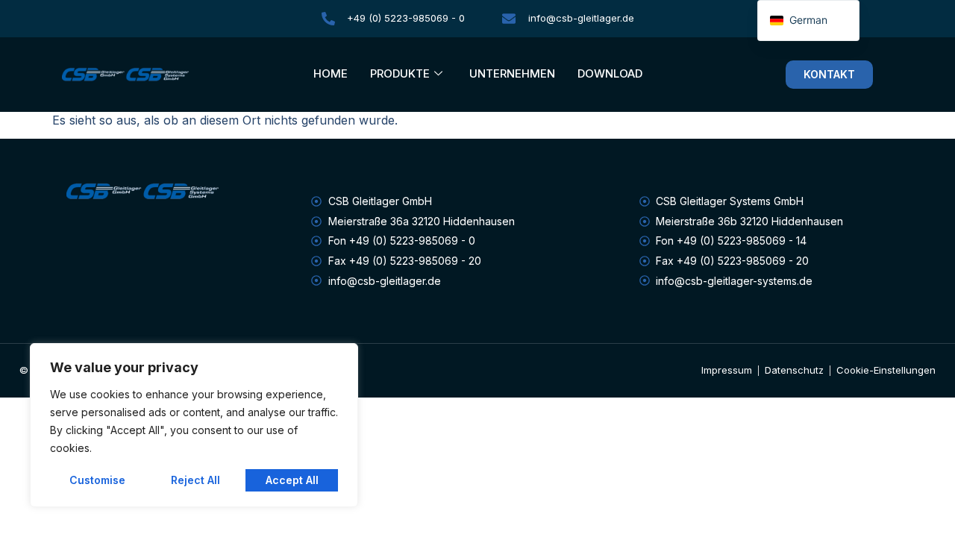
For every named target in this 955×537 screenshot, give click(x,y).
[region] (194, 425)
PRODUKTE (400, 73)
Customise (97, 480)
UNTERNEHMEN (512, 73)
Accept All (292, 480)
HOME (330, 73)
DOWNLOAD (609, 73)
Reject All (195, 480)
